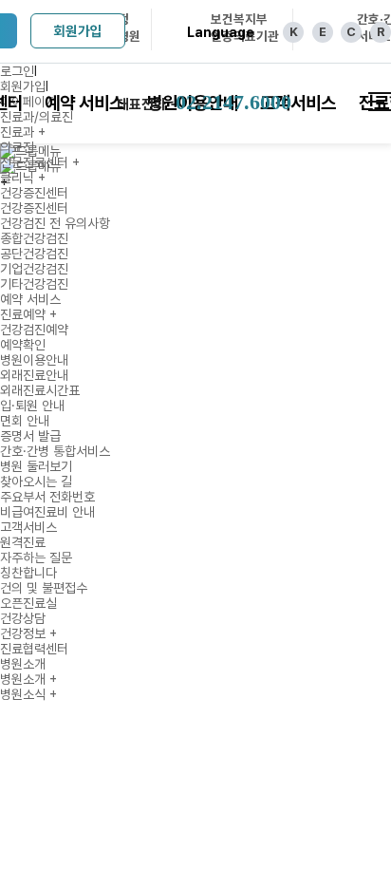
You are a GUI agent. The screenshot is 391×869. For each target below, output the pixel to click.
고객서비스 (28, 527)
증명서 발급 (30, 436)
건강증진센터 (34, 192)
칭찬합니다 (28, 572)
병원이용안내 (34, 360)
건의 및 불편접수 (43, 587)
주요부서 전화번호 (47, 496)
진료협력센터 (34, 648)
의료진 (17, 147)
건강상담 (23, 618)
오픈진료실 (28, 603)
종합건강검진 (34, 238)
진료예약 (28, 314)
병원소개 (23, 663)
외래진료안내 (34, 375)
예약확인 (23, 344)
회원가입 (77, 31)
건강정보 (28, 633)
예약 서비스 (30, 299)
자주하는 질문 (36, 557)
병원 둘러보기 (36, 466)
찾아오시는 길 (36, 481)
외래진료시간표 (40, 390)
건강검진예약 (34, 329)
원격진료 (23, 542)
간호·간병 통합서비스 (55, 451)
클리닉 (23, 177)
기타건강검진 (34, 284)
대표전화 (204, 102)
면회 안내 (24, 420)
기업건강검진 (34, 268)
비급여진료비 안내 (47, 512)
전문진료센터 (40, 162)
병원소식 (28, 694)
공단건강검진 (34, 253)
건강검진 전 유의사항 (55, 223)
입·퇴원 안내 (32, 405)
